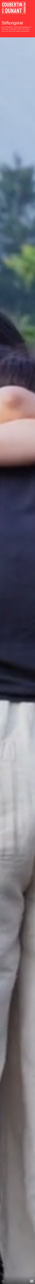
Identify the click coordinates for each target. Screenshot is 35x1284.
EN (3, 1281)
